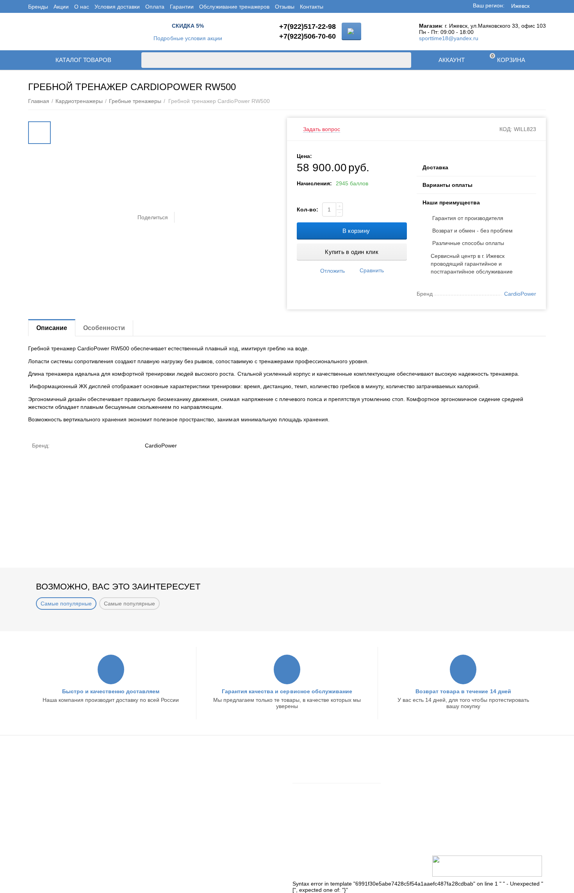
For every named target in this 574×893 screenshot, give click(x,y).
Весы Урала (179, 807)
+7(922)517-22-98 (307, 26)
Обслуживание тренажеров (234, 7)
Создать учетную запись (323, 776)
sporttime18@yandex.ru (448, 38)
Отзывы (284, 7)
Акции (61, 7)
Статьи (173, 797)
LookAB (150, 864)
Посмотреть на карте (447, 841)
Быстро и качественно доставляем (110, 691)
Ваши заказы (308, 790)
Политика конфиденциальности (76, 817)
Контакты (311, 7)
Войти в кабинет (313, 766)
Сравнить (372, 270)
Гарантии (182, 7)
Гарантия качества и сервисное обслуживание (287, 691)
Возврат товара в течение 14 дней (463, 691)
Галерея (174, 817)
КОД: (505, 129)
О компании (179, 776)
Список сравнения (316, 810)
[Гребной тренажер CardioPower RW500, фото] (166, 121)
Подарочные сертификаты (70, 807)
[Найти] (403, 60)
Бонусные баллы (57, 797)
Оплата (154, 7)
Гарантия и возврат (61, 786)
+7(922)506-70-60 (307, 36)
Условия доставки (117, 7)
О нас (81, 7)
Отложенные (308, 800)
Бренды (38, 7)
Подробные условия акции (187, 38)
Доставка (47, 766)
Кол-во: (307, 209)
